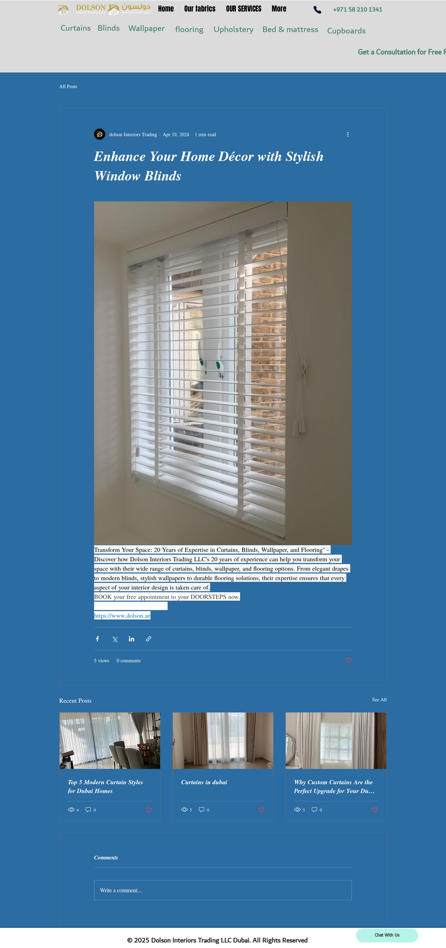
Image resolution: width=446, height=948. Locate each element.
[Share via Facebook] (97, 638)
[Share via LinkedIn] (131, 638)
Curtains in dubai (204, 782)
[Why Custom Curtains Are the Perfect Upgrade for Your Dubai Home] (336, 740)
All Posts (68, 86)
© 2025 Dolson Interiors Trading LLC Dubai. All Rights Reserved (217, 940)
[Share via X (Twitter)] (114, 638)
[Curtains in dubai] (223, 740)
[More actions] (348, 134)
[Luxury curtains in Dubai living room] (110, 740)
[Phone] (317, 9)
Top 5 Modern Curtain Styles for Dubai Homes (105, 786)
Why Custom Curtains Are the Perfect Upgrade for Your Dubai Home (335, 786)
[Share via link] (148, 638)
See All (379, 699)
